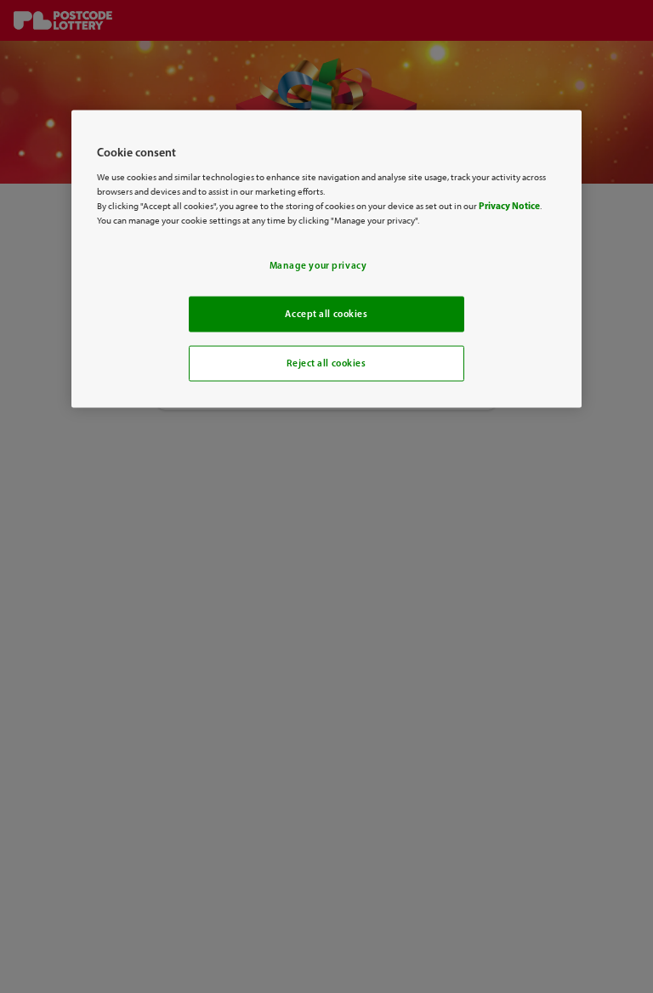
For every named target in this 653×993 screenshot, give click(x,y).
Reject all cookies (326, 362)
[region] (326, 259)
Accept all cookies (326, 314)
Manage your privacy (318, 265)
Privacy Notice (509, 205)
